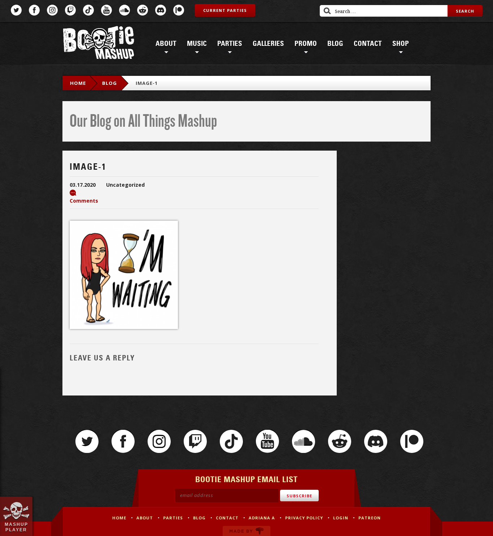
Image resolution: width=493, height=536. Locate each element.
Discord (160, 10)
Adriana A (262, 517)
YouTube (106, 10)
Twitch (70, 10)
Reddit (142, 10)
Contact (368, 44)
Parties (229, 44)
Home (78, 83)
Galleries (268, 44)
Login (340, 517)
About (166, 44)
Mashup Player (16, 527)
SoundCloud (124, 10)
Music (197, 44)
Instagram (52, 10)
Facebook (34, 10)
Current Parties (225, 10)
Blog (335, 44)
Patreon (178, 10)
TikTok (88, 10)
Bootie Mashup (98, 43)
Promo (306, 44)
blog (109, 83)
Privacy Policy (304, 517)
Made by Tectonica (246, 531)
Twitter (16, 10)
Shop (400, 44)
